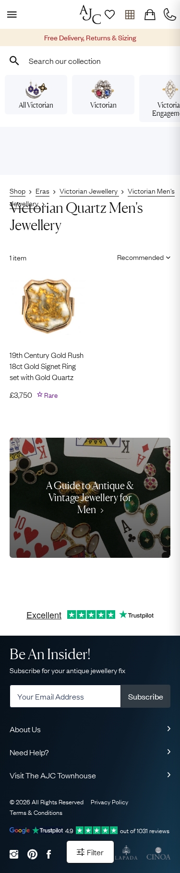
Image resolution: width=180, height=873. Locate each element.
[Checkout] (150, 14)
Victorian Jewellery (89, 190)
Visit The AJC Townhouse (53, 775)
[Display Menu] (10, 14)
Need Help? (29, 752)
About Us (25, 729)
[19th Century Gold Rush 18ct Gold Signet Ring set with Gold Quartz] (47, 306)
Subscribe (145, 696)
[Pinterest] (32, 854)
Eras (42, 190)
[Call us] (170, 14)
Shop (17, 190)
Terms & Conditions (36, 812)
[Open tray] (130, 14)
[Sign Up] (109, 14)
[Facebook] (49, 854)
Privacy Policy (109, 801)
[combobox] (90, 60)
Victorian (103, 105)
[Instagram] (14, 854)
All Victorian (36, 105)
